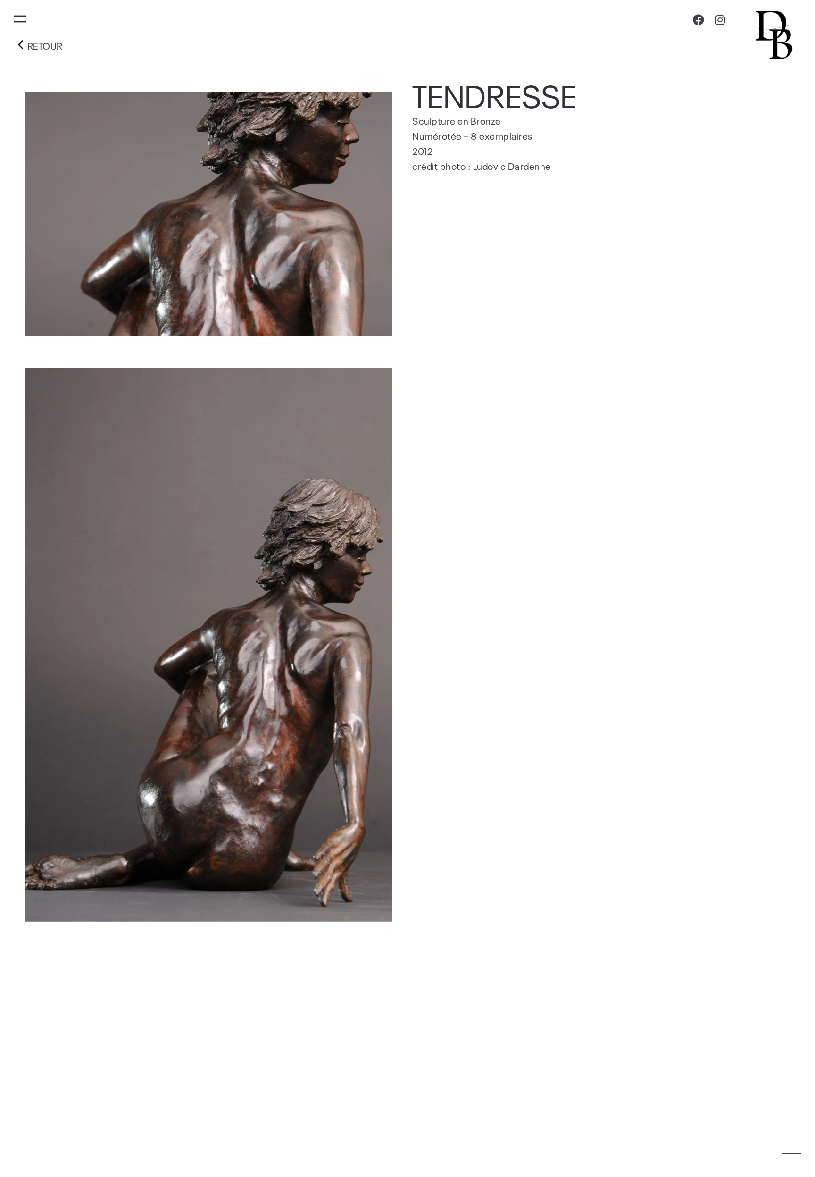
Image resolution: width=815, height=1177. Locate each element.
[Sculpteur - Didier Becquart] (775, 34)
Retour (44, 45)
